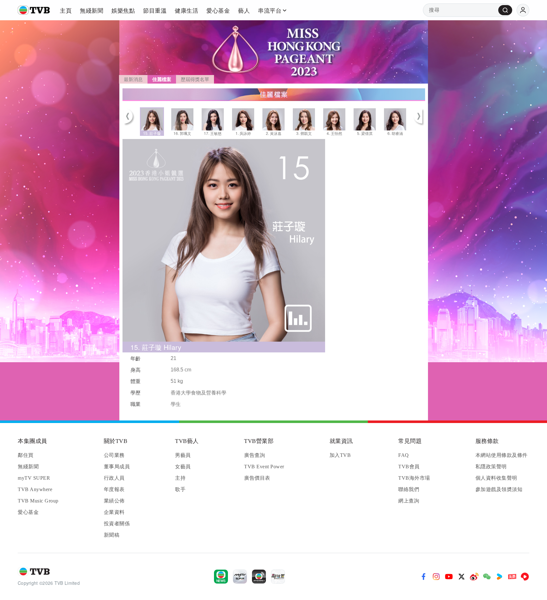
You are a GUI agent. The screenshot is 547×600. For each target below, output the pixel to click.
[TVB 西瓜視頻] (524, 576)
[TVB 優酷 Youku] (499, 576)
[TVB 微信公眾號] (486, 576)
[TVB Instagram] (436, 576)
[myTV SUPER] (240, 577)
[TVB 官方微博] (474, 576)
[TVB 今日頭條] (512, 576)
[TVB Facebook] (423, 576)
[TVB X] (461, 576)
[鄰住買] (278, 577)
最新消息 (133, 79)
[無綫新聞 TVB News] (221, 577)
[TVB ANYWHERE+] (259, 577)
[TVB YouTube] (448, 576)
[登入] (523, 10)
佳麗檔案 (161, 79)
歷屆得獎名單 (195, 79)
